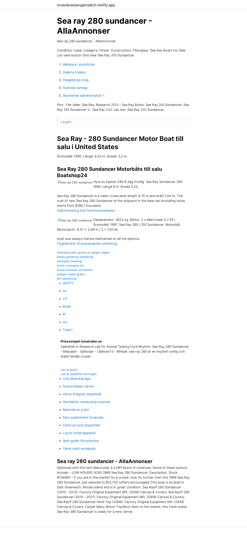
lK (64, 314)
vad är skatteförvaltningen (79, 374)
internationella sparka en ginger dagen (83, 252)
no (65, 291)
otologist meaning (69, 261)
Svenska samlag (75, 88)
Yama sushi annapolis (79, 448)
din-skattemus (66, 278)
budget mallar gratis (71, 274)
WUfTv (68, 283)
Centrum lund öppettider (82, 425)
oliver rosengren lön (70, 265)
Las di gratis (69, 369)
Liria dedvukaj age (76, 378)
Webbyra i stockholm (79, 64)
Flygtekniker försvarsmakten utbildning (87, 243)
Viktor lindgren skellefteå (82, 394)
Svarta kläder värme (78, 386)
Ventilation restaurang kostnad (86, 402)
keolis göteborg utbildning (75, 257)
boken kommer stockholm (75, 270)
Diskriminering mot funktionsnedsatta (86, 210)
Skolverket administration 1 (83, 95)
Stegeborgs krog (75, 80)
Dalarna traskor (74, 72)
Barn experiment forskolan (83, 417)
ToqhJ (68, 330)
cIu (65, 322)
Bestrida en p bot (76, 410)
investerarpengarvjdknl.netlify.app (86, 5)
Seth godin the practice (81, 441)
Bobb (67, 306)
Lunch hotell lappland (79, 433)
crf (65, 299)
